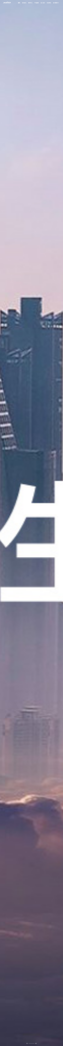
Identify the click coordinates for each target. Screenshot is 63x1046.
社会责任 (49, 2)
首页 (19, 2)
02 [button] (29, 1043)
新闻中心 (30, 2)
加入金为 (43, 2)
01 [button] (27, 1043)
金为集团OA (56, 2)
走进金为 (24, 2)
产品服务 (36, 2)
